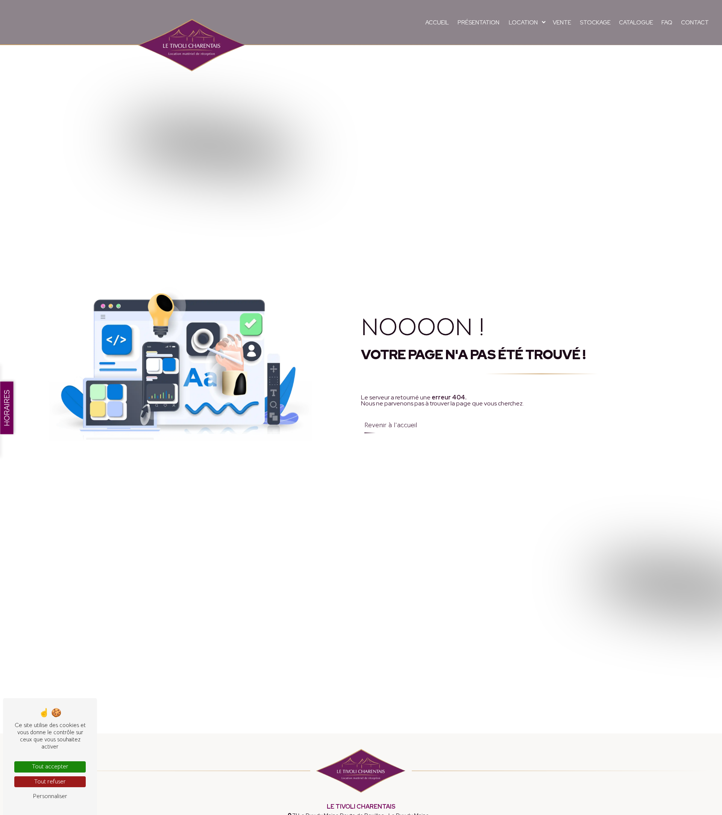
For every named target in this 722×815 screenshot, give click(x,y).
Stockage (595, 22)
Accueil (437, 22)
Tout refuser (50, 781)
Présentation (478, 22)
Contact (695, 22)
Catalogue (636, 22)
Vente (562, 22)
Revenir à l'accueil (390, 425)
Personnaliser (50, 796)
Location (523, 22)
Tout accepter (50, 766)
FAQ (666, 22)
